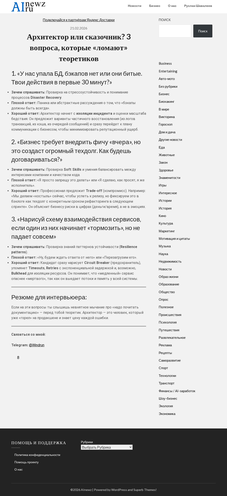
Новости (134, 6)
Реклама (165, 345)
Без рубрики (168, 86)
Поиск (165, 20)
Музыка (165, 246)
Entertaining (168, 71)
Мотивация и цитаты (174, 238)
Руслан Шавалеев (198, 6)
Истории (165, 200)
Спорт (163, 368)
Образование (169, 284)
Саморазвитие (170, 360)
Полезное (166, 307)
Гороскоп (165, 124)
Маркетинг (167, 231)
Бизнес (154, 6)
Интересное (168, 193)
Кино (162, 216)
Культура (166, 223)
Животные (167, 155)
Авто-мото (167, 79)
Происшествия (170, 315)
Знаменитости (169, 178)
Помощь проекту (26, 462)
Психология (168, 322)
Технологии (167, 376)
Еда (162, 147)
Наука (163, 254)
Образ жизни (168, 277)
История (165, 208)
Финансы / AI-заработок (177, 391)
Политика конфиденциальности (37, 455)
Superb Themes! (145, 490)
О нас (172, 6)
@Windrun (36, 345)
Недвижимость (170, 261)
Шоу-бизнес (168, 398)
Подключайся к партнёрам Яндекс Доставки (79, 20)
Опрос (163, 299)
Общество (167, 292)
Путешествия (169, 330)
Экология (166, 406)
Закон (163, 162)
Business (165, 63)
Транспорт (166, 383)
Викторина (167, 117)
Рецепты (165, 353)
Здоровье (166, 170)
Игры (162, 185)
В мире (164, 109)
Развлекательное (172, 337)
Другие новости (170, 139)
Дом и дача (167, 132)
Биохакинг (166, 101)
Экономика (167, 414)
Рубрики (87, 442)
